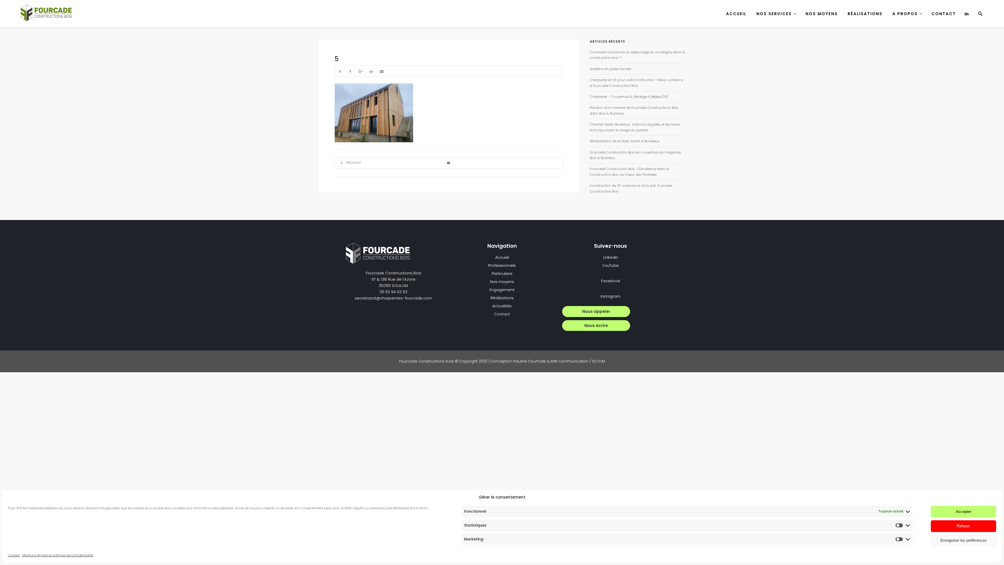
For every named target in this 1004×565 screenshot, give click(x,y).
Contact (944, 13)
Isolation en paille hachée (610, 68)
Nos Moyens (822, 13)
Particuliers (767, 37)
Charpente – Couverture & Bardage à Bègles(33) (629, 96)
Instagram (610, 296)
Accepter (963, 511)
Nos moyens (502, 281)
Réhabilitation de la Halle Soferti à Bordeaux (624, 141)
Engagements (906, 37)
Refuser (963, 526)
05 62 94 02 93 (393, 292)
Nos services (774, 13)
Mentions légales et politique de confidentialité (57, 555)
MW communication (570, 361)
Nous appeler (596, 311)
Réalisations (865, 13)
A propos (905, 13)
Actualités (502, 306)
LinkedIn (610, 257)
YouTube (610, 265)
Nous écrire (596, 325)
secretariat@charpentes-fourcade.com (393, 298)
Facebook (610, 281)
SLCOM (598, 361)
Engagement (502, 289)
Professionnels (502, 265)
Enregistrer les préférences (963, 540)
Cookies (14, 555)
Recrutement (905, 51)
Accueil (736, 13)
